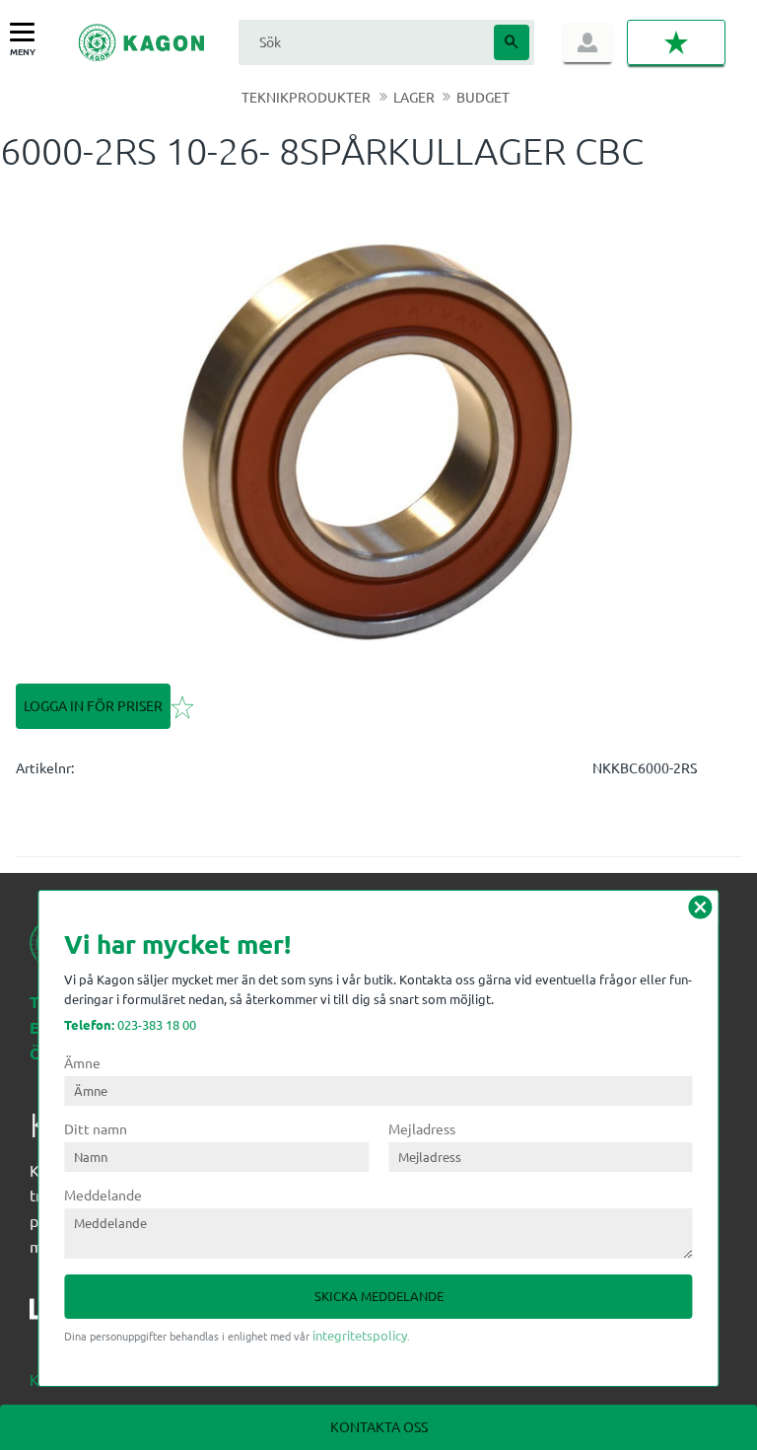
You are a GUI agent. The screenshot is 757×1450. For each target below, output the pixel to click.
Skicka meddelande (379, 1295)
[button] (27, 33)
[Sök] (511, 42)
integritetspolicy (359, 1335)
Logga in (587, 42)
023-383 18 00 (130, 1024)
